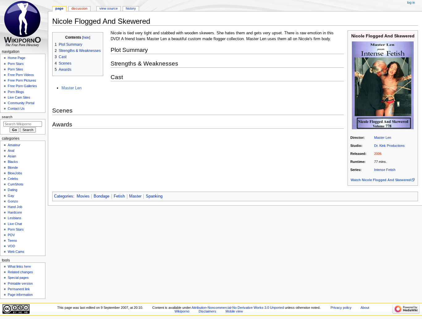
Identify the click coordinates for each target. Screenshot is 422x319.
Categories (63, 196)
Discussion (79, 8)
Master (135, 196)
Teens (12, 240)
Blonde (13, 167)
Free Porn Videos (21, 75)
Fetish (119, 196)
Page (59, 8)
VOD (11, 246)
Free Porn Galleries (22, 86)
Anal (11, 150)
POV (11, 235)
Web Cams (16, 251)
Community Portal (21, 103)
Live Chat (15, 224)
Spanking (154, 196)
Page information (20, 294)
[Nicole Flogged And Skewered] (383, 85)
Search (7, 117)
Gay (11, 196)
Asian (12, 156)
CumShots (15, 184)
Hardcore (15, 212)
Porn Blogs (16, 92)
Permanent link (19, 289)
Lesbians (14, 218)
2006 (378, 153)
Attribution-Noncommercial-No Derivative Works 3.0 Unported (238, 307)
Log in (411, 2)
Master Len (382, 137)
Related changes (20, 272)
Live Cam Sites (19, 97)
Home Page (16, 58)
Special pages (18, 277)
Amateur (14, 145)
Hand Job (15, 207)
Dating (12, 190)
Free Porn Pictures (22, 80)
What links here (19, 266)
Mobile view (234, 311)
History (131, 8)
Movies (83, 196)
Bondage (101, 196)
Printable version (20, 283)
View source (108, 8)
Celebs (13, 179)
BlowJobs (15, 173)
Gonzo (13, 201)
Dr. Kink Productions (389, 145)
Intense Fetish (384, 170)
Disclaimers (207, 311)
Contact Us (16, 108)
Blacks (13, 162)
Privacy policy (341, 307)
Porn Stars (16, 64)
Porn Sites (15, 69)
